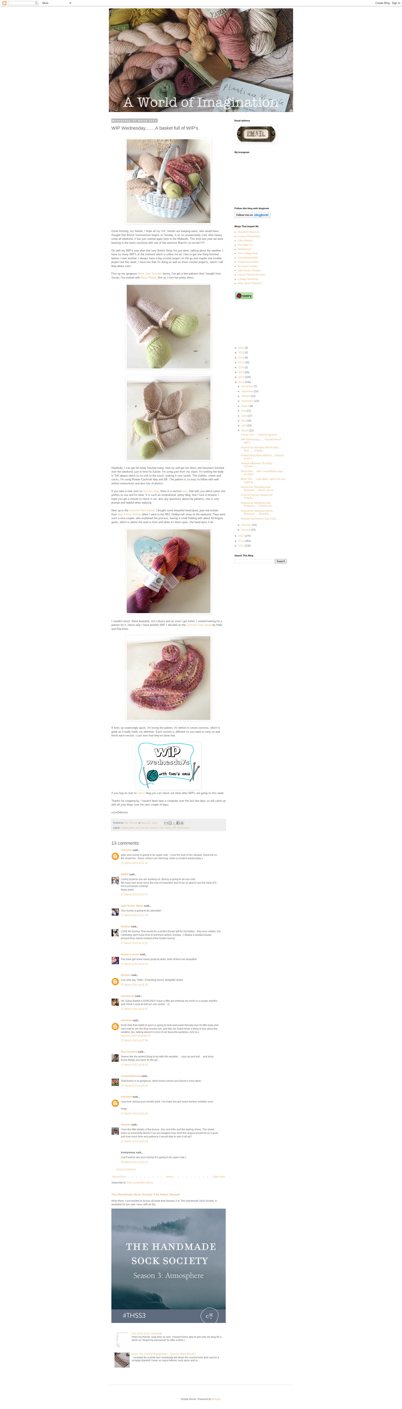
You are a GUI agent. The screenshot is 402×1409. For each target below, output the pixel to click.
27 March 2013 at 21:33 (134, 1113)
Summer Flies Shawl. (160, 827)
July (243, 410)
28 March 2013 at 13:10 (134, 1162)
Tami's (141, 793)
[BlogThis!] (170, 823)
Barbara (126, 975)
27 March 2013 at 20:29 (134, 1085)
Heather (125, 926)
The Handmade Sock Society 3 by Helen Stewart (145, 1194)
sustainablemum (131, 1076)
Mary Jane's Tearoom (250, 283)
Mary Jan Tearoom (139, 827)
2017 (241, 362)
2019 (241, 352)
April (244, 425)
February (246, 524)
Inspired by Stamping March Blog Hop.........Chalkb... (259, 449)
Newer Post (119, 1176)
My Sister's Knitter (248, 266)
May (244, 420)
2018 (241, 357)
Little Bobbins (245, 240)
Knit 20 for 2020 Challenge (147, 1333)
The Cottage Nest (248, 253)
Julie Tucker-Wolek (132, 905)
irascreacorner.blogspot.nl (135, 1035)
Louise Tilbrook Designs (251, 274)
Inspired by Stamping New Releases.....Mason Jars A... (258, 488)
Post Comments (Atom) (140, 1182)
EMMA (125, 874)
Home (169, 1176)
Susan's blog (151, 491)
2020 (241, 347)
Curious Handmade (249, 236)
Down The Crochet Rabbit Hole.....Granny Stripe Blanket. (164, 1353)
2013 (241, 382)
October (246, 396)
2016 (241, 367)
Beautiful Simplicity (248, 232)
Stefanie (126, 1124)
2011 (241, 540)
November (247, 391)
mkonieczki (127, 996)
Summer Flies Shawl (141, 510)
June (244, 415)
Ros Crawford (129, 1051)
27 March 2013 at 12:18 (134, 915)
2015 (241, 372)
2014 (241, 377)
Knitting (124, 827)
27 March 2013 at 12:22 (134, 943)
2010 (241, 545)
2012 (241, 535)
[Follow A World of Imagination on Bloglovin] (252, 217)
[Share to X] (174, 823)
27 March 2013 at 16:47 (134, 1009)
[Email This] (166, 823)
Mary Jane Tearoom (150, 273)
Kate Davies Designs (250, 270)
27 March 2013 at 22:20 (134, 1141)
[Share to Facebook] (178, 823)
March (245, 430)
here (184, 491)
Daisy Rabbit (148, 277)
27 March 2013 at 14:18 (134, 964)
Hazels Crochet (130, 954)
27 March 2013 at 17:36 (134, 1040)
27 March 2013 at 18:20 (134, 1064)
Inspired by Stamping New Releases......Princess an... (257, 504)
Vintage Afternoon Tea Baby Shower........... (256, 465)
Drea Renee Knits (248, 257)
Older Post (219, 1176)
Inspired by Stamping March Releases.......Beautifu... (257, 512)
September (247, 401)
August (245, 406)
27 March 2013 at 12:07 (134, 894)
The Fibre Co (245, 245)
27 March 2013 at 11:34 (134, 863)
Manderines (244, 249)
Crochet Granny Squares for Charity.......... (257, 496)
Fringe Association (248, 261)
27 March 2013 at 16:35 (134, 984)
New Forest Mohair (129, 514)
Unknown (126, 850)
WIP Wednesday (181, 827)
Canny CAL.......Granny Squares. (259, 434)
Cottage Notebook (248, 279)
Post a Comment (126, 1169)
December (247, 386)
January (246, 529)
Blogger (216, 1399)
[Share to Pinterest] (182, 823)
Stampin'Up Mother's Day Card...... (260, 518)
